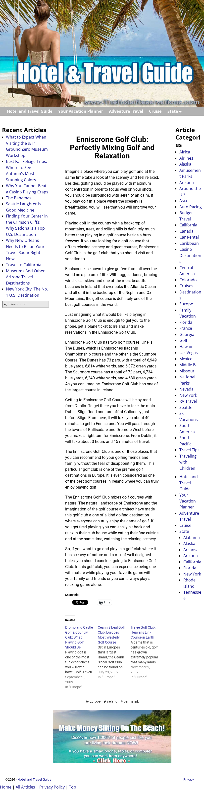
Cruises (186, 285)
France (185, 328)
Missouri (187, 371)
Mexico (186, 358)
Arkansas (192, 549)
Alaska (185, 164)
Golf (183, 340)
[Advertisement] (25, 390)
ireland (112, 701)
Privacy (188, 779)
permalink (131, 701)
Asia (183, 200)
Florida (185, 322)
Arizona (186, 182)
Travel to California (23, 264)
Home (5, 787)
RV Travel (188, 401)
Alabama (191, 537)
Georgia (186, 334)
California (188, 225)
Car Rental (189, 237)
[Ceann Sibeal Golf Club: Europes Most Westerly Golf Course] (114, 652)
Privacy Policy (52, 787)
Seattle (185, 407)
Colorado (188, 280)
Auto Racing (190, 207)
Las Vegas (188, 352)
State (172, 111)
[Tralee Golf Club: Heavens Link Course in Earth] (147, 652)
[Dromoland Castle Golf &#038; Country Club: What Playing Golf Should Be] (81, 657)
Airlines (186, 158)
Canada (186, 231)
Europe (95, 701)
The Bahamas (18, 198)
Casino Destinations (190, 255)
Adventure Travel (126, 111)
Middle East (190, 364)
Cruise (155, 111)
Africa (184, 152)
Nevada (186, 389)
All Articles (25, 787)
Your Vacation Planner (80, 111)
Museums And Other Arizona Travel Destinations (25, 277)
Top (72, 787)
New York (188, 395)
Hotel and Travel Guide (29, 111)
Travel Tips (189, 450)
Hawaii (185, 346)
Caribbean (189, 243)
